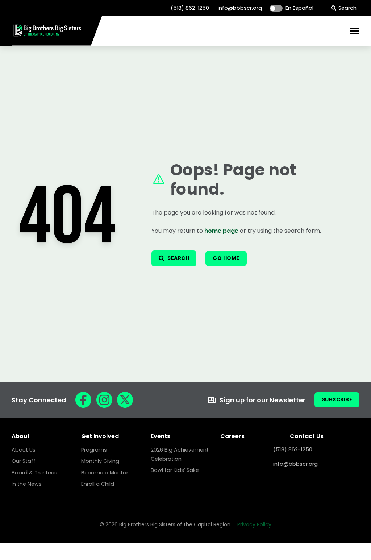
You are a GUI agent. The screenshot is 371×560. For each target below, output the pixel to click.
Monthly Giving (100, 461)
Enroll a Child (97, 484)
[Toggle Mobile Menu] (354, 31)
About (21, 436)
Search (347, 8)
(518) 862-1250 (190, 8)
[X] (125, 400)
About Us (24, 449)
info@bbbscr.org (240, 8)
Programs (94, 449)
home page (221, 231)
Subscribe (337, 399)
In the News (27, 484)
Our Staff (24, 461)
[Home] (48, 35)
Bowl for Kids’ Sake (175, 470)
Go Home (226, 258)
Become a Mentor (104, 472)
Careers (232, 436)
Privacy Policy (254, 524)
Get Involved (100, 436)
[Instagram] (104, 400)
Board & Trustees (34, 472)
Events (160, 436)
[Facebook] (83, 400)
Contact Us (307, 436)
